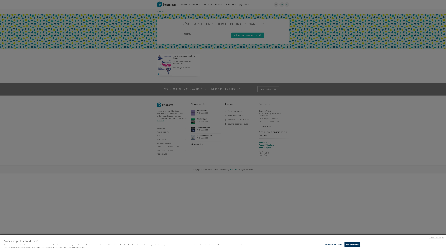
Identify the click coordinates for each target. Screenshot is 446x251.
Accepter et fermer (352, 244)
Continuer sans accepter (436, 238)
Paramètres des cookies (334, 244)
